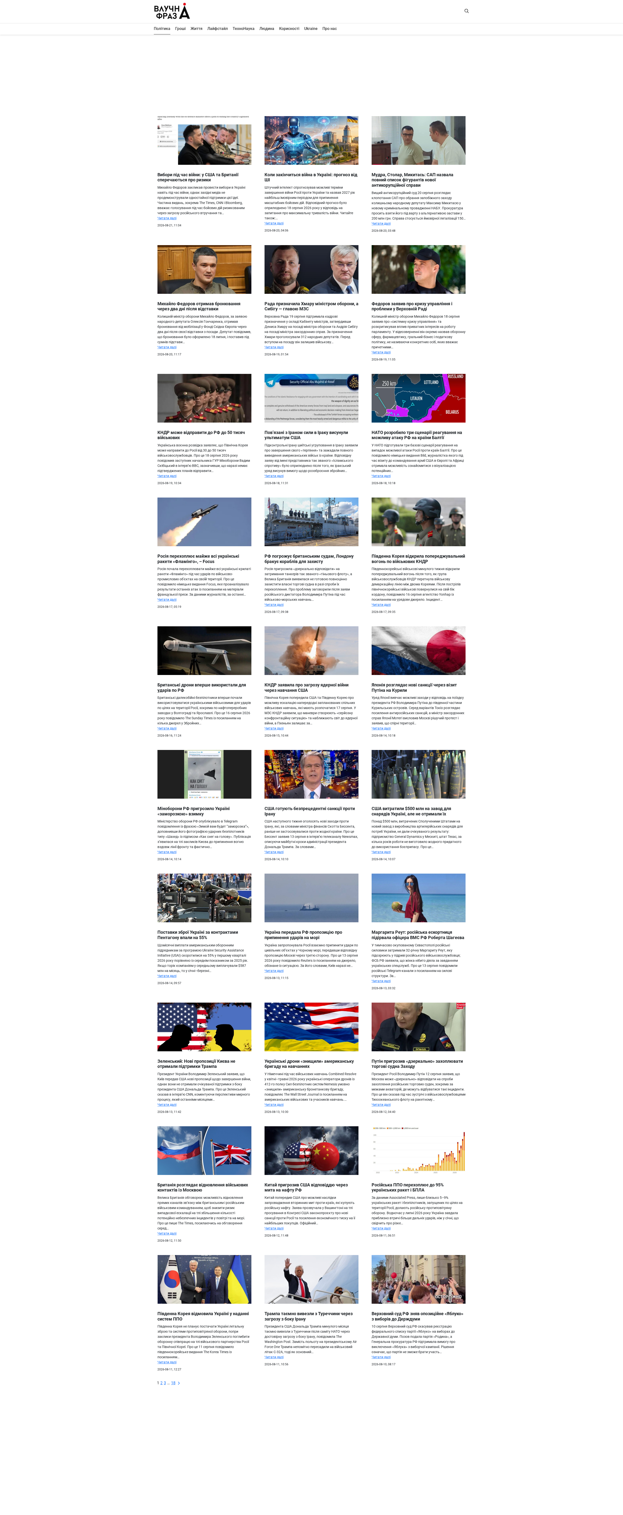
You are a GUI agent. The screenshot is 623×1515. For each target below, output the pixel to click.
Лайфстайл (217, 28)
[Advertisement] (311, 73)
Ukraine (311, 28)
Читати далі (166, 218)
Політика (162, 28)
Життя (196, 28)
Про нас (329, 28)
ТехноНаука (244, 28)
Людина (266, 28)
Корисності (289, 28)
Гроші (180, 28)
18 (173, 1383)
